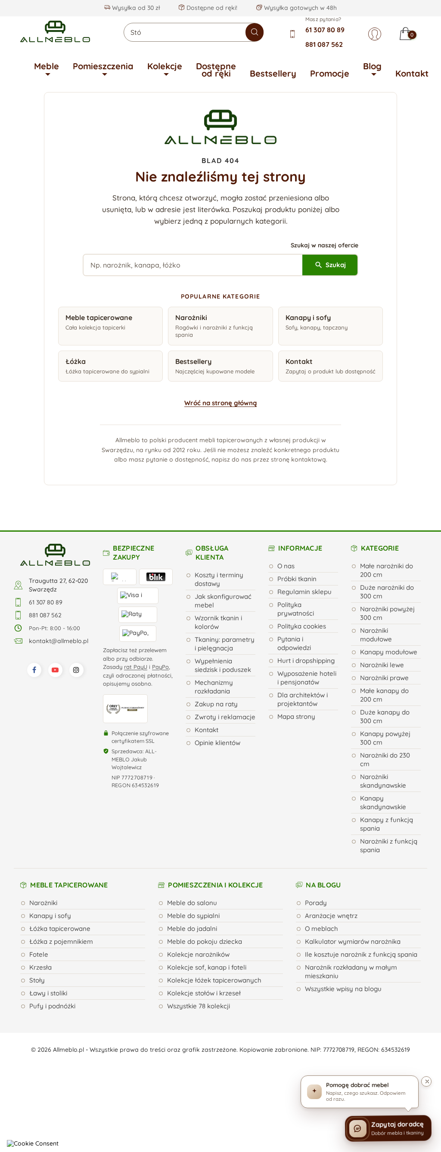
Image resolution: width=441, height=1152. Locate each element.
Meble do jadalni (192, 928)
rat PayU (135, 666)
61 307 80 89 (325, 29)
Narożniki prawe (384, 678)
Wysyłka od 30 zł (135, 8)
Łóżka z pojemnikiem (61, 941)
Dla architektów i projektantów (302, 699)
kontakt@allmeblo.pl (58, 641)
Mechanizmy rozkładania (214, 686)
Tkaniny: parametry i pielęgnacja (225, 643)
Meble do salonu (192, 903)
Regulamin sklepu (304, 592)
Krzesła (40, 967)
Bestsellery (273, 73)
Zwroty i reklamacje (225, 717)
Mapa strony (296, 716)
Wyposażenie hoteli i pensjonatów (306, 677)
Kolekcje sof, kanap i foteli (206, 967)
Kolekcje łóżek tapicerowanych (214, 980)
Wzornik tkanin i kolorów (218, 622)
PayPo (160, 666)
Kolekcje (164, 66)
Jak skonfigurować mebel (223, 600)
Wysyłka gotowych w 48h (299, 8)
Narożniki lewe (382, 665)
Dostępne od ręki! (211, 8)
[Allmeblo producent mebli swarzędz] (55, 554)
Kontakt (412, 73)
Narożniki (43, 903)
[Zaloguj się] (374, 34)
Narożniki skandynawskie (383, 781)
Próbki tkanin (297, 579)
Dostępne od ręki (216, 70)
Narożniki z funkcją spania (388, 845)
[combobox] (193, 32)
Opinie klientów (217, 743)
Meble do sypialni (193, 916)
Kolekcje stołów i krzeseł (204, 993)
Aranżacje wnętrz (331, 916)
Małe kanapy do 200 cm (384, 695)
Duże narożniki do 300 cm (387, 591)
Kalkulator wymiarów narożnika (353, 941)
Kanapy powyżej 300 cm (385, 738)
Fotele (38, 954)
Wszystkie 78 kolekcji (198, 1006)
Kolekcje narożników (198, 954)
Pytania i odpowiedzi (294, 643)
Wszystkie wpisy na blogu (343, 989)
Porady (316, 903)
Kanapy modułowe (388, 652)
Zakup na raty (216, 704)
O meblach (321, 928)
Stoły (37, 980)
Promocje (329, 73)
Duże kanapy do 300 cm (385, 716)
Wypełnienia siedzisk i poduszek (223, 665)
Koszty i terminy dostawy (219, 579)
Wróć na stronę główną (220, 403)
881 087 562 (324, 44)
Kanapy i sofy (50, 916)
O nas (286, 566)
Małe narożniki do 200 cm (386, 570)
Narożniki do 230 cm (385, 759)
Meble (46, 66)
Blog (372, 66)
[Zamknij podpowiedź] (426, 1081)
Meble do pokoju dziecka (204, 941)
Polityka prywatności (295, 609)
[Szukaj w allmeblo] (254, 32)
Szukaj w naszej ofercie (324, 245)
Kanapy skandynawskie (383, 802)
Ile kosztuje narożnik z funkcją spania (361, 954)
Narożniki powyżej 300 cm (387, 613)
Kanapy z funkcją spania (386, 824)
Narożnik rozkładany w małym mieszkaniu (351, 971)
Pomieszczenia (103, 66)
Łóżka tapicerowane (59, 928)
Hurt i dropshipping (306, 660)
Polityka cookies (301, 626)
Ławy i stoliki (48, 993)
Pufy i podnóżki (52, 1006)
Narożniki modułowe (376, 634)
